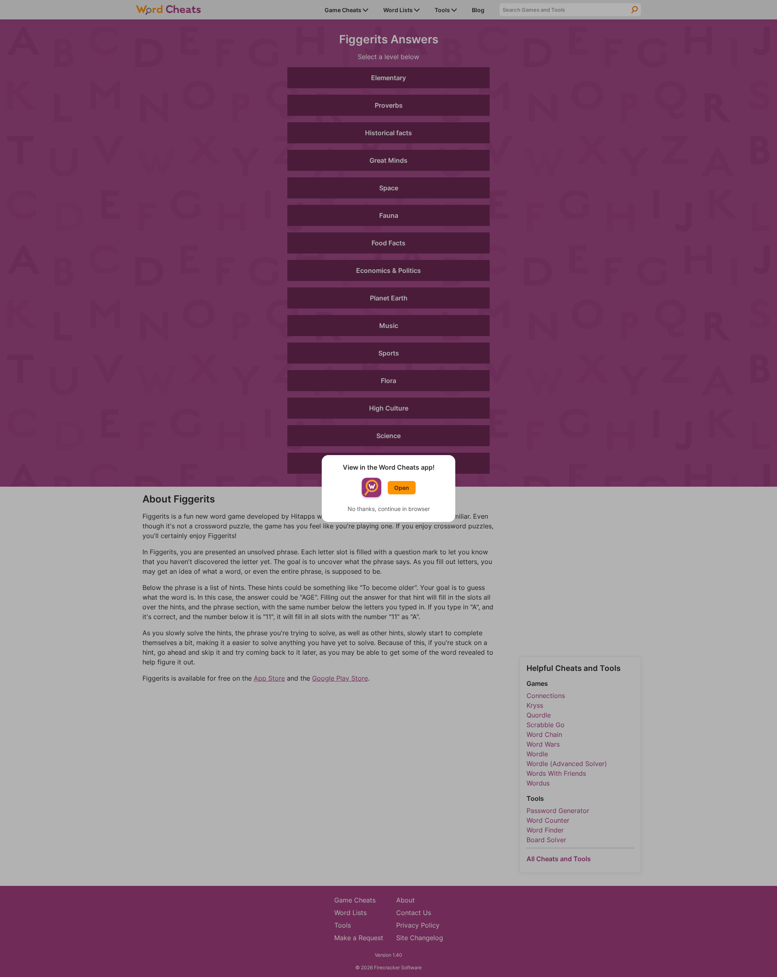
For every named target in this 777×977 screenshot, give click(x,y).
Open (401, 487)
